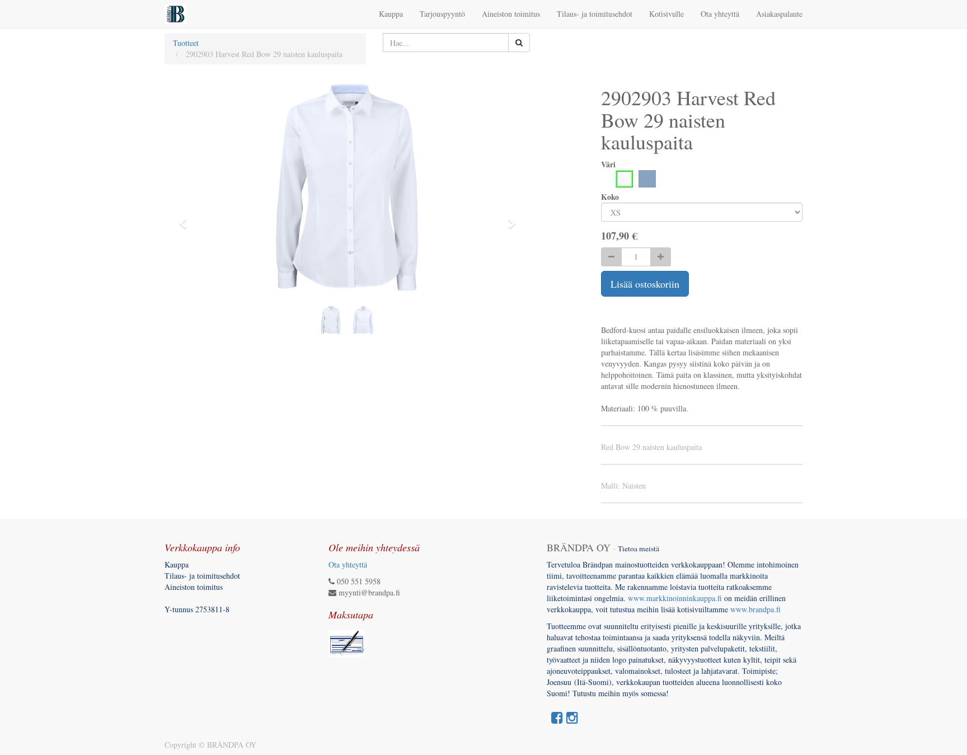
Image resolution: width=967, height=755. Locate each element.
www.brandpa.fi (756, 609)
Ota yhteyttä (347, 564)
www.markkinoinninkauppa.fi (675, 598)
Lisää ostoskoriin (645, 283)
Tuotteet (186, 42)
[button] (186, 218)
